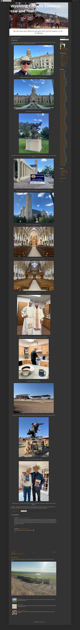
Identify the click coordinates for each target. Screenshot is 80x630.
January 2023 (62, 125)
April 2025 (62, 91)
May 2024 (61, 105)
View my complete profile (64, 50)
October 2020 (62, 160)
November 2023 (63, 113)
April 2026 (62, 76)
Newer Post (14, 552)
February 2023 (62, 124)
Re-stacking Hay (14, 557)
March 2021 (62, 153)
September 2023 (63, 115)
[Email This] (21, 511)
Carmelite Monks (20, 604)
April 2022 (62, 137)
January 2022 (62, 141)
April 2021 (62, 152)
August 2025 (62, 86)
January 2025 (62, 95)
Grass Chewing (20, 598)
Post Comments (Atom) (20, 553)
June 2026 (62, 73)
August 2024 (62, 101)
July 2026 (61, 72)
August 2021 (62, 147)
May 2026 (61, 74)
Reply (15, 525)
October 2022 (62, 129)
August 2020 (62, 162)
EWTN (62, 173)
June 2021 (62, 150)
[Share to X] (23, 511)
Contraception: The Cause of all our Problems (64, 64)
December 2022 (63, 127)
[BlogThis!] (22, 511)
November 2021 (63, 143)
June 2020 (62, 165)
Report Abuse (63, 178)
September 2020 (63, 161)
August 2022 (62, 132)
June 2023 (62, 119)
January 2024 (62, 110)
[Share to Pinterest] (26, 511)
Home (34, 552)
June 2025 (62, 88)
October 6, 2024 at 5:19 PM (23, 528)
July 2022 (61, 133)
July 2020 (61, 164)
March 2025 (62, 92)
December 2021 (63, 142)
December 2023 (63, 111)
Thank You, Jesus (64, 66)
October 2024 (62, 99)
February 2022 (62, 139)
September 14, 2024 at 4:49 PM (24, 517)
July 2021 (61, 148)
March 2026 (62, 77)
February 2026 (62, 78)
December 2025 (63, 81)
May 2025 (61, 90)
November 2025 (63, 82)
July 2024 (61, 102)
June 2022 (62, 134)
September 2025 (63, 85)
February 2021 (62, 155)
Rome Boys (63, 175)
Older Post (54, 552)
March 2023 (62, 123)
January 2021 (62, 156)
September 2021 (63, 146)
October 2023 (62, 114)
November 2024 (63, 97)
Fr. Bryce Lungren (64, 48)
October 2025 (62, 83)
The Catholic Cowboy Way (21, 610)
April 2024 (62, 106)
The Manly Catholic (64, 172)
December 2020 (63, 157)
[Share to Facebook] (25, 511)
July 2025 (61, 87)
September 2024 (63, 100)
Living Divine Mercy (64, 171)
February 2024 (62, 109)
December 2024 (63, 96)
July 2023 (61, 118)
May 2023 (61, 120)
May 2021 (61, 151)
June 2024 (62, 104)
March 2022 (62, 138)
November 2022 (63, 128)
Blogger (44, 621)
